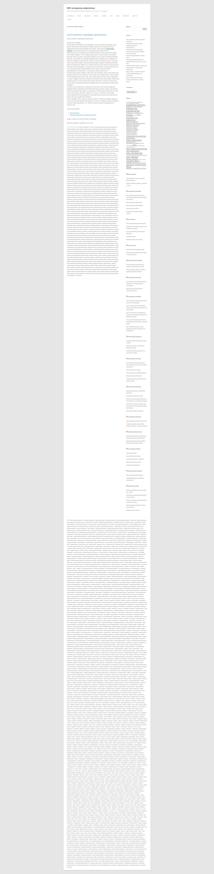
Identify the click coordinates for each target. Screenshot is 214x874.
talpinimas (112, 702)
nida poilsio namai (80, 169)
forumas (87, 811)
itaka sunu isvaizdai (71, 602)
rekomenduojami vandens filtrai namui (88, 532)
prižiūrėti (79, 726)
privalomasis (143, 712)
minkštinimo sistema (118, 522)
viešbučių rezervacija (100, 257)
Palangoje (110, 181)
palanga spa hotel (112, 179)
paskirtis (135, 676)
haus (121, 654)
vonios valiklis (135, 672)
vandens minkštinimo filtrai (133, 534)
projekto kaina (139, 788)
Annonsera (126, 16)
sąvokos (87, 714)
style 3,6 (110, 618)
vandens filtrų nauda (81, 524)
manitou (78, 740)
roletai (142, 770)
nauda (68, 708)
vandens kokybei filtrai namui (111, 530)
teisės (109, 748)
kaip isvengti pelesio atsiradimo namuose (121, 554)
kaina (110, 696)
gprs (80, 770)
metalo (104, 817)
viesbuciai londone (81, 243)
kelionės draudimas (140, 702)
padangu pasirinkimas (82, 588)
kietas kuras (110, 656)
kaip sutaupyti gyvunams (87, 598)
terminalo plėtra (142, 780)
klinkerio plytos (131, 128)
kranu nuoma (103, 656)
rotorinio (143, 805)
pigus (112, 700)
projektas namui (119, 788)
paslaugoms (133, 760)
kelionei (102, 732)
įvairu (109, 807)
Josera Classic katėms (131, 453)
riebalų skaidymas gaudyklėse (97, 698)
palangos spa (79, 191)
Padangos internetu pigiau (135, 431)
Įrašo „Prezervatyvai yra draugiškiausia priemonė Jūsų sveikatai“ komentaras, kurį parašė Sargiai (136, 307)
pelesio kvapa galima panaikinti (120, 550)
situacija (100, 706)
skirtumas (74, 778)
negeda (140, 738)
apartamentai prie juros (89, 133)
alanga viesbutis (80, 129)
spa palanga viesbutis (100, 229)
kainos (75, 702)
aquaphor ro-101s (101, 544)
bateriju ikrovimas (99, 632)
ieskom (118, 736)
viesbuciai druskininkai (74, 239)
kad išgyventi (111, 756)
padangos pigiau (107, 586)
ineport (142, 736)
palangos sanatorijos (107, 189)
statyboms (138, 800)
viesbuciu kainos (102, 253)
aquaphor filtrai (142, 538)
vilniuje (139, 700)
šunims (124, 598)
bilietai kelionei (77, 752)
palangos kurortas (86, 187)
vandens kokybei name (72, 532)
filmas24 (113, 736)
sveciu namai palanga (101, 233)
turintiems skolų (124, 680)
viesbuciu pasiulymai (79, 257)
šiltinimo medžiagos (81, 650)
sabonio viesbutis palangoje (77, 221)
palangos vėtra (79, 193)
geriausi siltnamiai (139, 604)
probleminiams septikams (118, 646)
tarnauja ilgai (106, 676)
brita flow (115, 618)
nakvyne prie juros (93, 163)
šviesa (68, 716)
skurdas (69, 736)
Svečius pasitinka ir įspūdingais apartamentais (86, 34)
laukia (129, 798)
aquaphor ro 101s (135, 548)
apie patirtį (112, 750)
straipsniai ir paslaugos (127, 754)
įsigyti (120, 720)
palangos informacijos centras (103, 185)
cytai (103, 736)
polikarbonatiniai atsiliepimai (100, 606)
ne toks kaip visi (113, 672)
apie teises (114, 746)
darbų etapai (87, 786)
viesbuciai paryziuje (82, 247)
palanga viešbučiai (93, 181)
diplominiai (119, 784)
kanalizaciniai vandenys (110, 644)
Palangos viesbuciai (98, 193)
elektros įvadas (122, 792)
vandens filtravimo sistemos (136, 163)
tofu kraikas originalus (119, 590)
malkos (126, 648)
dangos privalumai (137, 678)
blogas (109, 608)
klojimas (115, 720)
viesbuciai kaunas (108, 239)
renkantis (104, 722)
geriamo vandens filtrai (102, 540)
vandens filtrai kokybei (101, 528)
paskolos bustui (79, 592)
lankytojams (81, 811)
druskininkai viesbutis (103, 143)
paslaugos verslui (76, 750)
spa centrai (86, 227)
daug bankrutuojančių (113, 684)
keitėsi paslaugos (120, 698)
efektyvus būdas (81, 666)
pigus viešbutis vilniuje (96, 207)
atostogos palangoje (95, 137)
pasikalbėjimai (120, 807)
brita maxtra (76, 618)
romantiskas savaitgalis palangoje (104, 219)
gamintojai (118, 718)
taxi (72, 702)
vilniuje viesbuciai (80, 273)
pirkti (105, 716)
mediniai (84, 620)
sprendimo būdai (132, 710)
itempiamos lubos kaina (130, 574)
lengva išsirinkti (130, 686)
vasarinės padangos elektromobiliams (82, 562)
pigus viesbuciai (102, 203)
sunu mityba (80, 602)
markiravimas (98, 817)
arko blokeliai (107, 674)
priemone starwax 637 (78, 626)
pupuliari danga (135, 696)
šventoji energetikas (83, 235)
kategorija (139, 766)
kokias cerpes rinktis (99, 648)
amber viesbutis (75, 131)
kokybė (124, 708)
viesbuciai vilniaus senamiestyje (94, 251)
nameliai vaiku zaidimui (118, 622)
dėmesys (73, 698)
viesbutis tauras (88, 269)
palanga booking (78, 175)
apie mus (106, 600)
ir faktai (79, 692)
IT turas (127, 740)
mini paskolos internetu (89, 592)
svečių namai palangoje (113, 233)
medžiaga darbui (95, 786)
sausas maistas (114, 614)
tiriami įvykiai (111, 712)
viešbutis (96, 259)
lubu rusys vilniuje (94, 576)
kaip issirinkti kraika (71, 614)
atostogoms (96, 732)
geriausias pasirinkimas (84, 670)
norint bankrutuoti (133, 684)
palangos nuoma (109, 187)
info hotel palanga (71, 151)
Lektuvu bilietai (132, 245)
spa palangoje (109, 229)
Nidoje (95, 774)
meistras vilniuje (131, 592)
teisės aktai (115, 704)
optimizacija (92, 794)
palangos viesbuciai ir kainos (110, 193)
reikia (139, 726)
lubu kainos (86, 576)
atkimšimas (117, 688)
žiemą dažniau (115, 690)
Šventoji (105, 766)
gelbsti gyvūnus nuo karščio (83, 614)
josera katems (105, 594)
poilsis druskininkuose (94, 211)
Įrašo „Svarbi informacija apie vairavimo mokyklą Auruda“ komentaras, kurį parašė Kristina (136, 321)
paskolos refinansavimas (104, 580)
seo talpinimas (122, 744)
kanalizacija (75, 710)
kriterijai (101, 666)
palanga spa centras (103, 179)
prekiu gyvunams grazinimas (132, 590)
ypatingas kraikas (122, 604)
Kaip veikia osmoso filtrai (132, 208)
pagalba (74, 682)
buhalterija (69, 744)
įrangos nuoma (104, 652)
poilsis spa (89, 217)
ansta (109, 736)
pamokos (116, 796)
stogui (130, 718)
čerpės (68, 688)
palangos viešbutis (100, 195)
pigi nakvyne (94, 197)
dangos (73, 688)
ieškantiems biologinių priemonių (138, 640)
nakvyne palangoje (83, 163)
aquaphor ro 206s (84, 550)
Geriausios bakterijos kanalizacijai (134, 49)
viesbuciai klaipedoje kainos (110, 241)
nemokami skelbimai (131, 813)
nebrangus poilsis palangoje (105, 167)
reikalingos (102, 764)
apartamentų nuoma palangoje (103, 133)
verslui (126, 796)
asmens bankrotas (109, 682)
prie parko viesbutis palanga (78, 219)
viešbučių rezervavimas (112, 257)
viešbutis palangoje (75, 267)
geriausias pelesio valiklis (134, 564)
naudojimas (98, 724)
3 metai (94, 682)
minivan (69, 740)
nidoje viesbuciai (97, 169)
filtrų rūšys (133, 520)
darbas (68, 782)
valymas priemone (133, 674)
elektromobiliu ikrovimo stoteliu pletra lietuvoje (108, 560)
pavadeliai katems (143, 602)
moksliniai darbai (85, 800)
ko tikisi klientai (136, 648)
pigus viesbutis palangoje (84, 207)
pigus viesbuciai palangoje (87, 205)
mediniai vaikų (91, 620)
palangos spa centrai (88, 191)
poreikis (134, 798)
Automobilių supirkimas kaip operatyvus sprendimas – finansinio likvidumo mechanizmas (136, 283)
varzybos (107, 778)
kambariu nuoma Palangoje (87, 153)
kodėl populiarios (118, 662)
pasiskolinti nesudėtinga (97, 578)
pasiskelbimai (70, 752)
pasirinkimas (124, 676)
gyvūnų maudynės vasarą (97, 614)
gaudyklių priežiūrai (97, 676)
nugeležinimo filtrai (107, 550)
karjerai (74, 784)
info (80, 598)
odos (131, 817)
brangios (94, 734)
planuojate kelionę (117, 666)
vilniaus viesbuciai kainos (112, 271)
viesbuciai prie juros (92, 247)
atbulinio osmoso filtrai (102, 524)
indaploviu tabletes (137, 656)
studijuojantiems (126, 784)
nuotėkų (124, 764)
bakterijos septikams (78, 648)
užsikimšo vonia (110, 688)
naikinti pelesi (112, 628)
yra (119, 762)
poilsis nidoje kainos (75, 213)
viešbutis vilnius (71, 271)
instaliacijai (141, 786)
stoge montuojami (108, 714)
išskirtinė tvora (115, 674)
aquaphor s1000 (128, 544)
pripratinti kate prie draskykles (137, 580)
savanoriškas (88, 734)
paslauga (88, 716)
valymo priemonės (99, 674)
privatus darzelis (80, 574)
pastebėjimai (94, 805)
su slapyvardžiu (87, 756)
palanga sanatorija (76, 179)
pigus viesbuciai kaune (112, 203)
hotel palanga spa (90, 149)
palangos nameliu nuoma (97, 187)
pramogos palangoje (107, 217)
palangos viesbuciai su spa (88, 195)
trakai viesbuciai (71, 237)
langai (124, 716)
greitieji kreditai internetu (82, 580)
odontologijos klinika (140, 592)
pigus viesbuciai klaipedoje (73, 205)
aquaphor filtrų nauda (99, 542)
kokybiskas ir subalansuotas (130, 602)
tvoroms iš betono (89, 674)
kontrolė (100, 712)
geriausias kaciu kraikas (131, 556)
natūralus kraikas (138, 616)
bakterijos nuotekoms (134, 113)
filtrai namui (92, 534)
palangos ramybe (87, 189)
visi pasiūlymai (95, 756)
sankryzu (113, 778)
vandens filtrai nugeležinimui (80, 536)
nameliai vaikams (107, 620)
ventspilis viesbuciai (110, 237)
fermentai (144, 724)
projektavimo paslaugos (129, 788)
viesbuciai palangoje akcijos (94, 245)
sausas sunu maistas (98, 604)
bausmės (95, 712)
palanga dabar (86, 175)
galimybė (115, 714)
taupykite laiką (76, 686)
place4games (132, 736)
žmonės (127, 732)
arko (127, 654)
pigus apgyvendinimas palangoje (102, 201)
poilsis (86, 211)
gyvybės (124, 704)
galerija (89, 813)
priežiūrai (108, 710)
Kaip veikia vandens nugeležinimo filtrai (136, 372)
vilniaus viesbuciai (101, 271)
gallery (105, 813)
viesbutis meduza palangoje (82, 265)
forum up (127, 805)
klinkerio (103, 720)
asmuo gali (126, 682)
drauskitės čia (70, 758)
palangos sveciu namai (111, 191)
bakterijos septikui (72, 642)
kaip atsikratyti (112, 708)
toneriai (89, 630)
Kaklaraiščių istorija (131, 236)
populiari (137, 720)
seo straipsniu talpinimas (141, 155)
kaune (106, 698)
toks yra (127, 698)
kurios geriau (96, 694)
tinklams (109, 772)
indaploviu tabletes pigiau (77, 672)
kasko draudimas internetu (135, 123)
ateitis (122, 805)
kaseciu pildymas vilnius (97, 630)
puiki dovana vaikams (77, 556)
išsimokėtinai (132, 766)
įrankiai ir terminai (72, 666)
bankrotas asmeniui (134, 682)
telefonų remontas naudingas (118, 556)
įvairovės (88, 807)
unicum (114, 802)
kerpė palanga (88, 155)
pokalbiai (74, 756)
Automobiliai (70, 16)
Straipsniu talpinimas (133, 486)
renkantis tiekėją (127, 666)
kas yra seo (95, 552)
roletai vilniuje (129, 145)
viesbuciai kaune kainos (76, 241)
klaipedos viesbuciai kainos (89, 157)
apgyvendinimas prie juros (83, 137)
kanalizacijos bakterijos (132, 118)
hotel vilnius (98, 149)
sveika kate (69, 578)
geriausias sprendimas (72, 670)
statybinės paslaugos (78, 656)
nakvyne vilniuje (103, 163)
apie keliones (115, 748)
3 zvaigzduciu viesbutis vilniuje (102, 127)
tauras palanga (112, 235)
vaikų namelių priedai (81, 630)
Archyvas (134, 16)
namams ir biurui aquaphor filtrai (75, 546)
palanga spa (94, 179)
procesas (98, 664)
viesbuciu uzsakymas (88, 259)
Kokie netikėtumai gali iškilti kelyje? (135, 59)
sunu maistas (78, 594)
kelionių (129, 704)
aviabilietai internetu (135, 104)
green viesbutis (105, 147)
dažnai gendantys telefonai (77, 560)
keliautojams (126, 760)
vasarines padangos (87, 586)
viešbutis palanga (102, 265)
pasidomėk (75, 809)
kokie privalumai (107, 678)
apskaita (75, 744)
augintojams (103, 608)
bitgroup (145, 738)
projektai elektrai (112, 790)
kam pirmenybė (100, 662)
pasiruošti (107, 732)
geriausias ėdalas (95, 608)
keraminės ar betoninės (86, 694)
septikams (129, 630)
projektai (135, 786)
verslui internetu (120, 752)
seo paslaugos (132, 151)
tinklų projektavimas (90, 792)
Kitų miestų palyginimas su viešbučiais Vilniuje (83, 115)
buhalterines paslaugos (94, 642)
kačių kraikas (122, 614)
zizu (98, 762)
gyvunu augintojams (117, 598)
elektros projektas (71, 772)
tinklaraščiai (70, 766)
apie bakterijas (87, 706)
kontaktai (101, 600)
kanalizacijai (94, 706)
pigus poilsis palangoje (92, 203)
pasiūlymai (75, 774)
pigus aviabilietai (134, 140)
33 (109, 811)
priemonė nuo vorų (77, 552)
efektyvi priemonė (92, 688)
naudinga (142, 716)
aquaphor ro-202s (133, 546)
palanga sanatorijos (86, 179)
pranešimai (125, 809)
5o (97, 736)
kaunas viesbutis (108, 153)
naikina (80, 710)
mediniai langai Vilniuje (131, 132)
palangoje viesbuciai (109, 183)
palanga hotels (101, 175)
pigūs (115, 742)
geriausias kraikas (83, 616)
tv (97, 813)
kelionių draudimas (133, 125)
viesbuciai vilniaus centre (80, 251)
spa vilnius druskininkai (79, 233)
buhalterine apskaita (102, 572)
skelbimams (100, 748)
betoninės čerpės (128, 678)
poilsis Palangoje (109, 213)
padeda (105, 706)
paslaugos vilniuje (105, 642)
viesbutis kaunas (101, 261)
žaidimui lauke (78, 620)
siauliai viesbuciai (105, 225)
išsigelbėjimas (100, 682)
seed (95, 736)
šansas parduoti (116, 754)
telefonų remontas (87, 552)
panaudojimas (74, 815)
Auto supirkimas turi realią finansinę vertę (136, 421)
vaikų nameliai (70, 620)
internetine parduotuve (89, 520)
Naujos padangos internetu (135, 260)
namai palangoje (84, 165)
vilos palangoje (70, 275)
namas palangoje (93, 165)
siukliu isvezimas (123, 624)
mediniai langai (131, 131)
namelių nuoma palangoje (103, 165)
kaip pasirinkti (76, 690)
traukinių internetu (121, 742)
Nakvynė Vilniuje (74, 113)
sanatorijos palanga (86, 223)
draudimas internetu (90, 702)
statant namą (103, 694)
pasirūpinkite (99, 718)
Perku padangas (132, 174)
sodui (85, 612)
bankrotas (106, 680)
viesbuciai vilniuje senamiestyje (81, 253)
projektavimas (98, 772)
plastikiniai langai (132, 143)
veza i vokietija (131, 658)
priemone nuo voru (132, 550)
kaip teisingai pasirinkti (141, 664)
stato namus (120, 652)
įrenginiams (105, 724)
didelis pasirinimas (94, 696)
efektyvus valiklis (116, 626)
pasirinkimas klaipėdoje (78, 638)
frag (76, 768)
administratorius (93, 686)
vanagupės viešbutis (99, 237)
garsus (137, 736)
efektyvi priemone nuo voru (76, 564)
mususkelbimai (124, 736)
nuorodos (117, 600)
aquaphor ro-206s (81, 548)
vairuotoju (118, 778)
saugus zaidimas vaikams (112, 568)
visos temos (80, 756)
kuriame (123, 668)
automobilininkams (107, 754)
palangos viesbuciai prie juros (74, 195)
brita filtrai (123, 616)
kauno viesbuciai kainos (78, 155)
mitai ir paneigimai (105, 664)
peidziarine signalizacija (131, 134)
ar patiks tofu (76, 600)
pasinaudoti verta (103, 684)
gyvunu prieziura (107, 598)
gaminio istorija (105, 670)
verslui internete (106, 794)
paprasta (99, 734)
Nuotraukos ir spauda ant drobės (134, 396)
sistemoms (128, 728)
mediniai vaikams (124, 620)
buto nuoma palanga (102, 139)
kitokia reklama (113, 758)
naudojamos (70, 728)
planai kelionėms (99, 758)
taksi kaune (133, 698)
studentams (134, 784)
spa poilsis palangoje (92, 231)
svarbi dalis (78, 716)
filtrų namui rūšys (113, 532)
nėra (135, 762)
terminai (73, 716)
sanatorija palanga (102, 221)
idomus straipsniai (124, 674)
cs (126, 802)
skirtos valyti (137, 730)
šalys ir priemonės (139, 752)
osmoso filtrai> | (71, 522)
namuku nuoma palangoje (91, 167)
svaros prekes (81, 702)
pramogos (129, 776)
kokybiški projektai (71, 788)
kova (94, 724)
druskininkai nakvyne (72, 143)
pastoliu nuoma (87, 656)
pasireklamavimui (120, 750)
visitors (80, 768)
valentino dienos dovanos (134, 634)
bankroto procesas (123, 684)
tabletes (129, 672)
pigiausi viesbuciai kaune (112, 199)
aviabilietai (136, 103)
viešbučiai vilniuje (107, 251)
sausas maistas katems (102, 596)
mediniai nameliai (91, 622)
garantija (90, 796)
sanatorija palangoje (113, 221)
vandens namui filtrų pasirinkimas (127, 530)
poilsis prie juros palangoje (80, 217)
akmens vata (137, 654)
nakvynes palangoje (74, 165)
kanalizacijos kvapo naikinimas (131, 652)
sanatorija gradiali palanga (91, 221)
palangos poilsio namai (77, 189)
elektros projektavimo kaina (73, 792)
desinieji (117, 738)
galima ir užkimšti (101, 688)
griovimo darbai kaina (121, 628)
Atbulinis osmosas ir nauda (133, 510)
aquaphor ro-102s (110, 544)
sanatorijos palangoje (96, 223)
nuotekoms (142, 706)
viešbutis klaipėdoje (97, 263)
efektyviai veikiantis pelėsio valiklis (92, 564)
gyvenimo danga (133, 694)
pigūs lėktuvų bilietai (113, 813)
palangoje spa (99, 183)
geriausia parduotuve (107, 602)
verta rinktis (129, 668)
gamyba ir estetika (126, 692)
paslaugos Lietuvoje (120, 642)
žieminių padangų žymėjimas (123, 520)
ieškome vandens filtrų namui (83, 530)
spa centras (114, 227)
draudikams (91, 766)
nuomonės (107, 752)
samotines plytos (72, 654)
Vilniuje (100, 770)
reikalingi (139, 764)
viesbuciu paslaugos (90, 257)
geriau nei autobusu (91, 662)
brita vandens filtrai (91, 612)
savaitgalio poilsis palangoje (83, 225)
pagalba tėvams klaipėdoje (118, 636)
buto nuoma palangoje (113, 139)
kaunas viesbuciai (98, 153)
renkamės (85, 708)
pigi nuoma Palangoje (100, 199)
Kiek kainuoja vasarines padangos (132, 588)
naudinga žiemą (128, 714)
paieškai (92, 754)
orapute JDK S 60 (115, 632)
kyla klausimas (125, 688)
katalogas (69, 748)
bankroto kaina (87, 684)
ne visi (135, 726)
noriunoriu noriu (81, 171)
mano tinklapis (104, 802)
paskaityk (95, 809)
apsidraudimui (96, 746)
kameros (105, 712)
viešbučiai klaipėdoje (97, 241)
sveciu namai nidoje (91, 233)
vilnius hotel (88, 273)
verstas (69, 720)
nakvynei (90, 770)
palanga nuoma (87, 177)
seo (134, 145)
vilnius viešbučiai (102, 273)
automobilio (98, 704)
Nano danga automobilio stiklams (134, 205)
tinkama (105, 718)
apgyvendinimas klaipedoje (81, 135)
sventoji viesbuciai (92, 235)
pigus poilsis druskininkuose (79, 203)
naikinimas (75, 724)
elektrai (130, 786)
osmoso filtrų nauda (79, 522)
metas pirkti (142, 714)
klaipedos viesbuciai (77, 157)
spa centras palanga (72, 229)
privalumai (79, 720)
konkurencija (100, 700)
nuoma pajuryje (90, 171)
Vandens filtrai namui (131, 45)
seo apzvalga (133, 566)
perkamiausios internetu (72, 616)
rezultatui (69, 764)
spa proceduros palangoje (104, 231)
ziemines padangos (97, 586)
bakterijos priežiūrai (89, 648)
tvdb (76, 770)
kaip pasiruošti (139, 662)
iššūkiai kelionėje (95, 660)
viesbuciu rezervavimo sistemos (75, 259)
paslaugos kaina (140, 768)
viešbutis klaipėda (87, 263)
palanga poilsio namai (97, 177)
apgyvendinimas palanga (107, 135)
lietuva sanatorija (100, 159)
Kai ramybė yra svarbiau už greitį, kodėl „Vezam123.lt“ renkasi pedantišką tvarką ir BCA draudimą (136, 406)
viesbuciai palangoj (109, 243)
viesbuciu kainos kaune (112, 253)
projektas (69, 790)
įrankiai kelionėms (72, 760)
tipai (133, 708)
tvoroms (130, 676)
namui (80, 712)
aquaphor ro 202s (74, 550)
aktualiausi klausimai (130, 664)
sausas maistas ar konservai (88, 582)
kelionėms (90, 746)
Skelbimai (104, 16)
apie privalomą (130, 712)
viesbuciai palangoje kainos (108, 245)
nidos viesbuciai (106, 169)
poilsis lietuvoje (112, 211)
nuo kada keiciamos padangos (129, 586)
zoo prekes (126, 618)
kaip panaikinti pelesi (89, 628)
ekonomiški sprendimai (115, 668)
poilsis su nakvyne (97, 217)
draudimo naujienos (107, 734)
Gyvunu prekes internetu (134, 448)
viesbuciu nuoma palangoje (109, 255)
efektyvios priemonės (116, 710)
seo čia (76, 758)
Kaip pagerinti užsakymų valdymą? (134, 411)
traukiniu (84, 742)
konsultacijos (88, 760)
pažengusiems (122, 782)
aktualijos (114, 809)
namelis (98, 622)
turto (133, 702)
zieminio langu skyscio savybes (124, 570)
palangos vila (80, 197)
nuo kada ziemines (135, 568)
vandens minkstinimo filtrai (136, 165)
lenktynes (102, 778)
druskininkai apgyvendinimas (111, 141)
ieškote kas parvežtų (133, 660)
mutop (132, 811)
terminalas (73, 782)
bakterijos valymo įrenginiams (95, 658)
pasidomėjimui (74, 811)
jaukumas (119, 722)
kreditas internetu (93, 580)
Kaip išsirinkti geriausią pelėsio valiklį (135, 249)
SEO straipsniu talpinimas (134, 191)
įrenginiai (129, 708)
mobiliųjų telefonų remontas (114, 558)
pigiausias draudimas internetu (136, 137)
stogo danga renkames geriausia (128, 626)
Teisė (111, 16)
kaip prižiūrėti (129, 656)
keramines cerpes (109, 648)
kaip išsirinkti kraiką (107, 616)
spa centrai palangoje (105, 227)
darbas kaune (112, 698)
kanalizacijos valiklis (107, 768)
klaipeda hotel (109, 155)
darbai (145, 784)
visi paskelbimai (70, 762)
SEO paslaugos (131, 219)
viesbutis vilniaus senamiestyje (100, 269)
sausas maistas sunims (72, 598)
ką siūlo (72, 700)
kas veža (115, 660)
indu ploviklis (134, 632)
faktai (72, 680)
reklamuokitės (103, 756)
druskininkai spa (82, 143)
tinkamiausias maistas (76, 608)
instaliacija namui (80, 788)
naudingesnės (110, 728)
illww (98, 738)
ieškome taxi (107, 700)
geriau (110, 666)
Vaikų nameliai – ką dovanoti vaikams (135, 71)
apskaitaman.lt (70, 644)
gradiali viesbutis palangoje (93, 147)
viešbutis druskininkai (113, 259)
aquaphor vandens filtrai (132, 538)
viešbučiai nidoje (91, 243)
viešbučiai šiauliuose (77, 249)
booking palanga (105, 137)
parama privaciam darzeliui (114, 572)
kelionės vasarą (82, 662)
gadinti (118, 726)
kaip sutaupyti (87, 602)
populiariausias (93, 714)
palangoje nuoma (91, 183)
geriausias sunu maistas (139, 612)
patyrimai (117, 756)
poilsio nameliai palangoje (78, 211)
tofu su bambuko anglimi (93, 590)
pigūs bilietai (130, 744)
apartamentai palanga (97, 131)
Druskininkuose (70, 780)
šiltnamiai (108, 612)
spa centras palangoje (82, 229)
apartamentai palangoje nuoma (75, 133)
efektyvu (81, 728)
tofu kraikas (140, 596)
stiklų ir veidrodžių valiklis (78, 674)
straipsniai (114, 608)
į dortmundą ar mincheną (129, 662)
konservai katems (113, 596)
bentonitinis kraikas (132, 596)
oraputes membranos (125, 632)
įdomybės (93, 807)
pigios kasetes (142, 740)
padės (111, 732)
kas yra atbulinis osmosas (136, 524)
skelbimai (90, 752)
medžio (134, 817)
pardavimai (79, 718)
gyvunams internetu (96, 602)
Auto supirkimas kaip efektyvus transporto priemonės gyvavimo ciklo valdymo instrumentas (136, 197)
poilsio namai (109, 207)
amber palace (87, 129)
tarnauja (69, 726)
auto (97, 702)
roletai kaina (141, 143)
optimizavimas (114, 794)
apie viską (81, 748)
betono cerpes (90, 654)
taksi (123, 700)
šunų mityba (107, 614)
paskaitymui (132, 809)
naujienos (112, 600)
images (94, 813)
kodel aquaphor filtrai (89, 546)
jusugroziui (103, 738)
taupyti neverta (126, 696)
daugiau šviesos (143, 720)
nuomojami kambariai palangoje (82, 173)
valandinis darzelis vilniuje (95, 594)
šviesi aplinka (135, 716)
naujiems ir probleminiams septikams (83, 644)
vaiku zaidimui (136, 570)
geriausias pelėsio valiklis (92, 554)
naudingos (111, 724)
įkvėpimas (69, 796)
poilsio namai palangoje (105, 209)
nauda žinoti (79, 698)
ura (141, 809)
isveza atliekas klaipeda (119, 640)
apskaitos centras (103, 740)
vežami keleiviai (108, 660)
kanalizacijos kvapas (108, 610)
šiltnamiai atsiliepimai (113, 606)
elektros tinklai (75, 790)
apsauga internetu (129, 752)
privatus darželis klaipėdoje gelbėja (133, 636)
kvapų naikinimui (136, 724)
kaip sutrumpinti (86, 660)
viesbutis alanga (103, 259)
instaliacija (92, 790)
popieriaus (117, 817)
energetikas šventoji (113, 145)
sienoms (132, 800)
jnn (73, 770)
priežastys (89, 712)
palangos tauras (71, 193)
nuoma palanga (98, 171)
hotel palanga (82, 149)
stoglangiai (135, 714)
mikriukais (144, 666)
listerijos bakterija (112, 570)
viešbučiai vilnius (93, 253)
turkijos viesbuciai (79, 237)
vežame (102, 660)
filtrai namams (91, 528)
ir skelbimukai (82, 758)
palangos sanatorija (97, 189)
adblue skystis (93, 572)
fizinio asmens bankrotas (80, 680)
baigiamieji (103, 784)
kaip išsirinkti (109, 720)
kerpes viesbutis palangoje (98, 155)
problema (76, 706)
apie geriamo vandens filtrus (121, 524)
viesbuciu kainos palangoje (73, 255)
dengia (134, 718)
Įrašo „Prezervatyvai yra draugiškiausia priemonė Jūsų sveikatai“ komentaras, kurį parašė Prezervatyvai (136, 314)
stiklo (122, 817)
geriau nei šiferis (122, 686)
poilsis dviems (103, 211)
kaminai (124, 815)
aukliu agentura (70, 640)
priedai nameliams (140, 618)
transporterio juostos (87, 738)
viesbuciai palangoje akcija (80, 245)
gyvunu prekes (76, 578)
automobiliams (122, 748)
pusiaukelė (79, 784)
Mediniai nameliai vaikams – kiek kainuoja (136, 65)
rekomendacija (70, 732)
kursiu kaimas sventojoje (90, 159)
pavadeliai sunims (72, 604)
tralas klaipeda (102, 624)
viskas (131, 802)
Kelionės (96, 16)
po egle (81, 722)
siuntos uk (84, 770)
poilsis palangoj (100, 213)
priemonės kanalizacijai (82, 642)
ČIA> (95, 119)
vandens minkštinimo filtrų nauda (95, 536)
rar (73, 768)
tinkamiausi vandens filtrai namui (115, 528)
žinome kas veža (71, 664)
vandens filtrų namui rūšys (97, 530)
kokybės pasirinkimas (104, 668)
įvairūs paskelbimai (88, 748)
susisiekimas (118, 700)
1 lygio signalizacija (130, 102)
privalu (116, 782)
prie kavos (84, 809)
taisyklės (69, 756)
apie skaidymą (137, 690)
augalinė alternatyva (85, 600)
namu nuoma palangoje (78, 167)
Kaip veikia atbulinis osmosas (133, 369)
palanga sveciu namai (83, 181)
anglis (130, 648)
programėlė (134, 700)
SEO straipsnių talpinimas (81, 8)
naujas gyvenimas (87, 682)
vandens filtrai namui (82, 528)
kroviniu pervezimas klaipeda (91, 624)
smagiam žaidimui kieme (88, 556)
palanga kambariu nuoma (112, 175)
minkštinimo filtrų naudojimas (106, 522)
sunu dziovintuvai (75, 596)
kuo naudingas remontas (117, 562)
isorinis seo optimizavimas (92, 566)
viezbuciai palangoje (80, 271)
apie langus (121, 746)
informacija (121, 664)
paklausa (133, 774)
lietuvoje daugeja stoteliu (126, 560)
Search (128, 26)
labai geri (91, 764)
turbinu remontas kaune (117, 576)
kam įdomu (98, 750)
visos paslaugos (79, 762)
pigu (117, 772)
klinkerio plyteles (132, 126)
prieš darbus (131, 722)
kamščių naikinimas (134, 688)
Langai (117, 16)
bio (138, 706)
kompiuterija (140, 758)
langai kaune (142, 734)
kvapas (90, 708)
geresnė (96, 776)
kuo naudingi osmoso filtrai (107, 526)
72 (114, 811)
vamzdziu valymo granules (135, 644)
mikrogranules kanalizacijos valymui (75, 646)
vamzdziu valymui (107, 646)
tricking (94, 738)
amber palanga (106, 129)
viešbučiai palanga (99, 243)
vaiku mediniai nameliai (106, 622)
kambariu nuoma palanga (73, 153)
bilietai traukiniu (94, 742)
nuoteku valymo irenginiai (132, 133)
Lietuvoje (111, 796)
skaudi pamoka (84, 686)
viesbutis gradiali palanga (82, 261)
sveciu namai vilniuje (72, 235)
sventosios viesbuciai (103, 235)
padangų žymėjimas (100, 520)
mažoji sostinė (87, 700)
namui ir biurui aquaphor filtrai (140, 544)
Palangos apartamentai (78, 185)
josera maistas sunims (115, 594)
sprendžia (76, 728)
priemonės (89, 676)
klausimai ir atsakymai (79, 714)
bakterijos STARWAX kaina (105, 626)
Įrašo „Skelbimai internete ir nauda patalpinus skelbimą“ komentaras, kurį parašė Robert (135, 328)
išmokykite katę (106, 592)
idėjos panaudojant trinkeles (93, 650)
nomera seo (121, 740)
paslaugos (86, 664)
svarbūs (143, 762)
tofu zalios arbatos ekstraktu (106, 590)
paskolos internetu (108, 578)
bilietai (88, 742)
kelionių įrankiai (141, 756)
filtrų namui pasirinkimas (134, 526)
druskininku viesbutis (102, 145)
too (105, 736)
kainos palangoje (90, 151)
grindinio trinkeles (105, 654)
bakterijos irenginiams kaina (91, 626)
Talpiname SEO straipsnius (134, 416)
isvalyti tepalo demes (100, 582)
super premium (70, 594)
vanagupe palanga (89, 237)
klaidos (101, 716)
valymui (113, 726)
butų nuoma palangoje (72, 141)
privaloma (69, 784)
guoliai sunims (134, 594)
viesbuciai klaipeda (87, 241)
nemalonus (99, 708)
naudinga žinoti (82, 678)
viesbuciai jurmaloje (99, 239)
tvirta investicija (141, 676)
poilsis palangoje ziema (110, 215)
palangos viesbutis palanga (112, 195)
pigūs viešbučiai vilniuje (112, 205)
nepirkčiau (99, 722)
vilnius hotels (94, 273)
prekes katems (80, 604)
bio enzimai (74, 658)
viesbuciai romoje (102, 247)
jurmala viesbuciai (80, 151)
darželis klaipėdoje (89, 638)
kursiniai (74, 786)
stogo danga (132, 159)
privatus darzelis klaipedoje (93, 640)
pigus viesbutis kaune (72, 207)
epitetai (87, 666)
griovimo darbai (143, 652)
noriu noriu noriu (114, 169)
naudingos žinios (90, 758)
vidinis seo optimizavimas (105, 566)
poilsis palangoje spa (86, 215)
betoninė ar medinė (115, 676)
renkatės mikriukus (93, 668)
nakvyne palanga (74, 163)
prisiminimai (92, 784)
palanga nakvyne (78, 177)
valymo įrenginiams (121, 630)
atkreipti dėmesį (109, 662)
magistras (140, 784)
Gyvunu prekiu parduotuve (135, 336)
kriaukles (126, 566)
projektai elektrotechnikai (91, 788)
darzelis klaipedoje (94, 636)
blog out (138, 809)
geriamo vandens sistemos (84, 538)
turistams (128, 770)
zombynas (69, 768)
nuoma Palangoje (107, 171)
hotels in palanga (106, 149)
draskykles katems (115, 580)
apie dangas (125, 720)
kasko (82, 704)
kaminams (112, 815)
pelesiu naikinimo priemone (101, 628)
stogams (103, 800)
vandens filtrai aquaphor (90, 540)
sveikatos (72, 704)
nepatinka (69, 710)
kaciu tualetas (93, 596)
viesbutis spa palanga (110, 267)
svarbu (102, 726)
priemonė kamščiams (137, 670)
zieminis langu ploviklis (134, 584)
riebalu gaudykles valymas (126, 690)
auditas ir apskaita (113, 740)
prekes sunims (88, 604)
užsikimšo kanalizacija (103, 692)
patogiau (106, 666)
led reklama (122, 606)
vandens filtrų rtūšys (140, 530)
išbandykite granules (81, 676)
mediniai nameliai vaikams (107, 640)
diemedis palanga (98, 141)
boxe (110, 802)
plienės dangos (109, 800)
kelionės (77, 704)
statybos (98, 652)
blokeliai (131, 654)
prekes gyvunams (98, 598)
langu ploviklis (78, 586)
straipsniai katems (141, 576)
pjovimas (126, 817)
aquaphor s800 (92, 544)
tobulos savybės (104, 696)
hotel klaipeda (74, 149)
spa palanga (91, 229)
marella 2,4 (93, 618)
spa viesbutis (70, 233)
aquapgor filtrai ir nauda (119, 542)
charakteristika (96, 720)
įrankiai (126, 794)
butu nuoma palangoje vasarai (86, 141)
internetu (137, 712)
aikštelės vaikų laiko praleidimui (102, 556)
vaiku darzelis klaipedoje (105, 636)
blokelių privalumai (98, 678)
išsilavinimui (80, 786)
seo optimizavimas (136, 148)
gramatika (69, 800)
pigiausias (139, 698)
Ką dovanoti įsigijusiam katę (133, 465)
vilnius (68, 702)
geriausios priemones (98, 644)
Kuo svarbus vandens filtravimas (134, 77)
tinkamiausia (86, 698)
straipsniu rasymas (142, 159)
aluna (82, 618)
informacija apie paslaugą (129, 650)
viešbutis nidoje (94, 265)
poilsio (104, 207)
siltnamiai (108, 576)
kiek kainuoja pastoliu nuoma (82, 652)
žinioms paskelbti (79, 754)
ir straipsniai (92, 750)
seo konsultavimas (140, 145)
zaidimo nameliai (131, 628)
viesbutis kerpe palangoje (76, 263)
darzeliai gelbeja (125, 572)
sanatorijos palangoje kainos (109, 223)
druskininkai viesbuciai (92, 143)
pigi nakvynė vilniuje (89, 199)
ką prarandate (114, 664)
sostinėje (79, 766)
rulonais (73, 676)
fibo (124, 654)
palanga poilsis (106, 177)
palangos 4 (69, 185)
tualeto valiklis (136, 630)
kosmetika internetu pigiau (120, 634)
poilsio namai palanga (93, 209)
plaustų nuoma (90, 817)
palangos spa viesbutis (99, 191)
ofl (100, 736)
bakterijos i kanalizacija (134, 107)
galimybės (131, 794)
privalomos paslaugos (120, 712)
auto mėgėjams (114, 744)
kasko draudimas (132, 122)
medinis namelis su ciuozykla (73, 582)
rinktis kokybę (93, 692)
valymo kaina (124, 726)
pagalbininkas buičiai (126, 670)
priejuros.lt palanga (90, 219)
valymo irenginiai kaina (80, 640)
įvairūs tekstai (85, 750)
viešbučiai (95, 770)
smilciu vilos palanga (78, 227)
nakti (135, 805)
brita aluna (86, 618)
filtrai (139, 115)
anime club (127, 807)
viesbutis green (92, 261)
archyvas (101, 813)
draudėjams (136, 754)
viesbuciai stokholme (88, 249)
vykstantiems (70, 714)
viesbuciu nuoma (97, 255)
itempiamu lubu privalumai (91, 574)
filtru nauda (73, 610)
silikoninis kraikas (122, 596)
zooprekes (85, 768)
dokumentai (129, 642)
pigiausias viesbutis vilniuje (86, 201)
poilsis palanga (92, 213)
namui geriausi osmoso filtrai (81, 534)
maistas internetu (86, 608)
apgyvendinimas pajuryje (94, 135)
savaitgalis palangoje (95, 225)
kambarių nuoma (80, 772)
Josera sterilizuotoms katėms (133, 456)
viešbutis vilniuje (113, 269)
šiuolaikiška (75, 796)
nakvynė (128, 774)
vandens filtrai (132, 161)
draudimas (134, 115)
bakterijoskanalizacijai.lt (82, 636)
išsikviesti (94, 700)
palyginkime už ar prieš (115, 670)
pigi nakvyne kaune (103, 197)
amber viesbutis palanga (86, 131)
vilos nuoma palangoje (112, 273)
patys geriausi (124, 762)
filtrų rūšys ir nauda (128, 522)
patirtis (114, 678)
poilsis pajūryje (84, 213)
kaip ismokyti (114, 604)
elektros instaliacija (84, 790)
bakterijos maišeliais (130, 646)
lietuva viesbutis (109, 159)
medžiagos (140, 718)
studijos (98, 784)
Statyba (69, 19)
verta (93, 716)
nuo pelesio (142, 638)
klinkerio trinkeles (132, 129)
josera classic (124, 564)
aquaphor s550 (105, 548)
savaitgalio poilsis (71, 225)
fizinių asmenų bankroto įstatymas (95, 680)
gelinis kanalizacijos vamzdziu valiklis (93, 646)
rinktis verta (78, 688)
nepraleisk (69, 809)
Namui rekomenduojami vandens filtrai (136, 223)
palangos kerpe (77, 187)
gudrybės (128, 778)
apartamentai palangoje (110, 131)
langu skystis (124, 658)
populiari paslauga (77, 660)
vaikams (78, 568)
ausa (73, 740)
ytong (117, 654)
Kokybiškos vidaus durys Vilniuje (134, 43)
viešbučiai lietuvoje (71, 243)
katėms (129, 598)
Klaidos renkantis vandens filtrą (134, 202)
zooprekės (99, 616)
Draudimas (87, 16)
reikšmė (111, 782)
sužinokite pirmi (124, 756)
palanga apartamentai (105, 173)
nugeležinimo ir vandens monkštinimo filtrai (125, 536)
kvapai (141, 708)
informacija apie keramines (114, 694)
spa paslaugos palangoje (75, 231)
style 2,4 (105, 618)
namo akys (121, 714)
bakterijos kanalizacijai (133, 110)
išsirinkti (69, 718)
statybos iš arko (118, 650)
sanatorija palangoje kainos (73, 223)
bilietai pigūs (130, 742)
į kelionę (142, 754)
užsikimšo (84, 688)
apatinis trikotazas (97, 634)
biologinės (115, 730)
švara (72, 708)
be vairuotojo (135, 734)
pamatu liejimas (112, 652)
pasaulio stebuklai (134, 740)
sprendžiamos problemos (99, 710)
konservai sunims (84, 596)
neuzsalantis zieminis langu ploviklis (120, 584)
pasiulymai (74, 748)
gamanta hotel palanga (72, 147)
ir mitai (75, 692)
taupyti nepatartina (77, 696)
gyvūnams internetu (138, 614)
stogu (131, 805)
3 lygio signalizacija (130, 103)
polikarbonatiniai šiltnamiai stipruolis (86, 570)
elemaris (120, 618)
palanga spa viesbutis (72, 181)
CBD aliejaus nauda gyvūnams (133, 462)
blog (142, 113)
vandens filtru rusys (83, 544)
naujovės (105, 807)
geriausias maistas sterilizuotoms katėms (86, 558)
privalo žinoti (77, 694)
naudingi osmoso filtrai (94, 526)
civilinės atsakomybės (89, 704)
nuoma (144, 742)
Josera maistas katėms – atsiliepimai (135, 459)
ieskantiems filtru (140, 608)
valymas (123, 728)
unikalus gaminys (139, 686)
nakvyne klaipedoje (98, 161)
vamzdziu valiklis (122, 672)
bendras (85, 813)
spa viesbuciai (114, 231)
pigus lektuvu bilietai (130, 141)
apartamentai (112, 770)
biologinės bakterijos (97, 610)
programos (135, 642)
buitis (74, 568)
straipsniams (94, 762)
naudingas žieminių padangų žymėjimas (101, 562)
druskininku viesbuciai (76, 145)
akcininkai (123, 738)
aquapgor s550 (119, 544)
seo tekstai (132, 156)
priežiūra (74, 718)
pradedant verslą (104, 796)
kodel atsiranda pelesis (101, 570)
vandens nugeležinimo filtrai (136, 168)
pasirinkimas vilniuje (135, 572)
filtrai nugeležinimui (141, 520)
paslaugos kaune (79, 700)
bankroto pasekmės (114, 680)
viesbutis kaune (109, 261)
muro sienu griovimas (86, 632)
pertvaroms (69, 802)
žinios (68, 811)
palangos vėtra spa (88, 193)
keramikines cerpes (81, 654)
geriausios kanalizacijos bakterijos (80, 572)
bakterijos (110, 706)
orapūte (128, 640)
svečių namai (135, 778)
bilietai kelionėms (94, 744)
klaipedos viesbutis (101, 157)
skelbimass (128, 738)
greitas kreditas (136, 578)
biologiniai (69, 712)
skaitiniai (90, 809)
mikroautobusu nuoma (87, 161)
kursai (105, 748)
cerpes (129, 114)
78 (111, 811)
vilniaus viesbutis (71, 273)
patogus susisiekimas (72, 668)
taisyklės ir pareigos (123, 660)
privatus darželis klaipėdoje (101, 638)
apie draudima (130, 748)
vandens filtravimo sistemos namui (132, 528)
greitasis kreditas (128, 578)
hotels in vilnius (115, 149)
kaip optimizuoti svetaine (117, 566)
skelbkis (69, 754)
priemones (109, 730)
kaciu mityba (99, 592)
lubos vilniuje (102, 576)
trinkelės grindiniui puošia (107, 650)
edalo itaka (142, 600)
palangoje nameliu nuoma (80, 183)
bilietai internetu (108, 742)
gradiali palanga (83, 147)
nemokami (96, 764)
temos (114, 784)
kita (128, 802)
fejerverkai (132, 608)
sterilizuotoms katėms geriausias (130, 558)
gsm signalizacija (129, 116)
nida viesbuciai (89, 169)
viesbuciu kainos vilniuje (87, 255)
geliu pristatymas (88, 634)
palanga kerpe (70, 177)
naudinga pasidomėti (117, 696)
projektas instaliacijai (139, 790)
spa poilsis (84, 231)
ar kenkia (105, 708)
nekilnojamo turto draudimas (116, 798)
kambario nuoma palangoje (112, 151)
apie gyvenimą (137, 750)
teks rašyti (85, 784)
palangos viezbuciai (71, 197)
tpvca (137, 704)
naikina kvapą (83, 690)
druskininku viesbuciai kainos (89, 145)
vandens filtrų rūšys (122, 532)
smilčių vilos (70, 227)
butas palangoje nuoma (90, 139)
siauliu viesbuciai (114, 225)
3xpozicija (134, 738)
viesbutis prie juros (100, 267)
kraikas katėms (129, 614)
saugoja (77, 732)
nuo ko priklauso (79, 664)
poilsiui (133, 770)
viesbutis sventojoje (79, 269)
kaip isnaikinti (80, 628)
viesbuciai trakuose (109, 249)
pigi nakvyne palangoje (78, 199)
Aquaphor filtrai (130, 47)
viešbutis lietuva (107, 263)
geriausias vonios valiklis (90, 560)
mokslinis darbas (81, 782)
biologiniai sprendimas (93, 690)
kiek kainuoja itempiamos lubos (116, 574)
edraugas (78, 736)
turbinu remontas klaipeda (130, 576)
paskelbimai (108, 746)
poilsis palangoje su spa (98, 215)
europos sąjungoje (118, 682)
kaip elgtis (79, 682)
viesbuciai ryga (110, 247)
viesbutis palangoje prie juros (88, 267)
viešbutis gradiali (71, 261)
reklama (78, 805)
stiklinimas (139, 742)
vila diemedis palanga (91, 271)
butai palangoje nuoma (78, 139)
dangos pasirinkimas (95, 670)
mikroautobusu (105, 702)
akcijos (118, 702)
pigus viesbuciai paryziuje (100, 205)
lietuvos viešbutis (76, 161)
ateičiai (142, 798)
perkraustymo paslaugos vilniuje (118, 592)
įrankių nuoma (95, 656)
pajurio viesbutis (95, 173)
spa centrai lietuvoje (95, 227)
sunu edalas (85, 594)
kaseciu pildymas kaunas (110, 630)
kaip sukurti (140, 668)
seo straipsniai (134, 153)
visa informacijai (132, 756)
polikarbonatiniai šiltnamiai (78, 606)
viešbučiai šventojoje (99, 249)
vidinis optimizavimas (86, 578)
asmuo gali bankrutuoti (134, 680)
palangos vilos (87, 197)
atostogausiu (84, 740)
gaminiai (74, 720)
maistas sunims (128, 612)
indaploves (117, 658)
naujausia (103, 805)
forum (141, 802)
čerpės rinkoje (124, 694)
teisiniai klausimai (141, 760)
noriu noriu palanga (72, 171)
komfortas (92, 718)
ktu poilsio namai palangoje (76, 159)
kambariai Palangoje (100, 151)
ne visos (98, 728)
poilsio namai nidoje (82, 209)
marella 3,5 (99, 618)
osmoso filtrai (88, 522)
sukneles (115, 734)
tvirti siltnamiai (88, 606)
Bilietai (79, 16)
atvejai (83, 716)
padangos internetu (136, 582)
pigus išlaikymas (109, 686)
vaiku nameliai (138, 622)
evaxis (73, 736)
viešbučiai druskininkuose (87, 239)
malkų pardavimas (119, 648)
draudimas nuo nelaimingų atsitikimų (90, 798)
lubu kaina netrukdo (103, 574)
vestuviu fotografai (75, 632)
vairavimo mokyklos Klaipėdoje (112, 780)
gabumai (140, 782)
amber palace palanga (97, 129)
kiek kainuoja (142, 642)
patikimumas (107, 632)
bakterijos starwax (82, 658)
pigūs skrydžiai (96, 802)
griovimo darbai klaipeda (113, 624)
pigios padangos (76, 584)
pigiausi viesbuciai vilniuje (73, 201)
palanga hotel (94, 175)
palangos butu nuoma (90, 185)
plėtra (102, 782)
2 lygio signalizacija (138, 102)
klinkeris (139, 626)
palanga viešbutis (103, 181)
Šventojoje (122, 770)
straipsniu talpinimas (113, 766)
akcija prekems (130, 604)
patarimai (113, 642)
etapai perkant (85, 692)
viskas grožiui (80, 760)
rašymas (74, 764)
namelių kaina (98, 620)
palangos (116, 183)
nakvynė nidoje (107, 161)
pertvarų (87, 815)
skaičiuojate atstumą (83, 668)
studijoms (135, 782)
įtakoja (134, 668)
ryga (100, 702)
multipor (113, 654)
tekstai (144, 746)
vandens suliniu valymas (122, 644)
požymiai (101, 714)
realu (74, 805)
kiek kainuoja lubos (77, 576)
